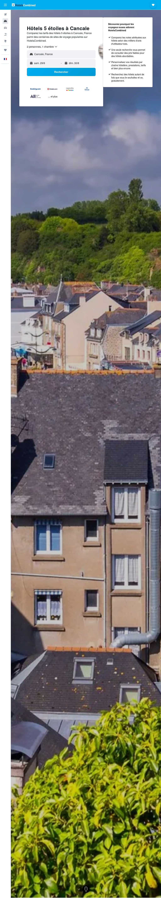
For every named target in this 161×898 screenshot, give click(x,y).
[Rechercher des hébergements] (5, 21)
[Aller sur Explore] (5, 41)
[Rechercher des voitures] (5, 28)
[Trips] (5, 50)
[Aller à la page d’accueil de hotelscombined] (23, 4)
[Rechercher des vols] (5, 14)
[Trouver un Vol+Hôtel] (5, 34)
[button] (5, 4)
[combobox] (42, 46)
